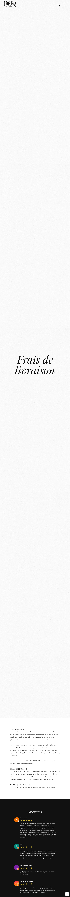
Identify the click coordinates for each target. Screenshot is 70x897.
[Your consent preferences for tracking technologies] (67, 894)
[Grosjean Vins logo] (10, 4)
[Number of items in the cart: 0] (58, 6)
